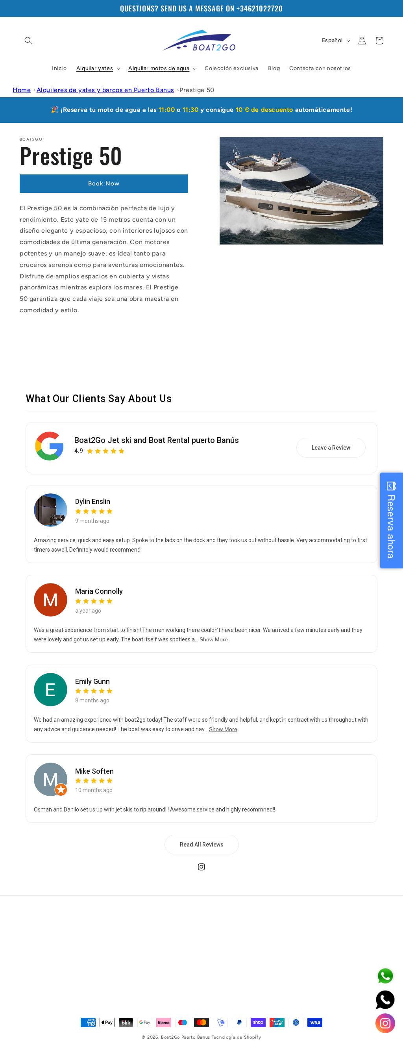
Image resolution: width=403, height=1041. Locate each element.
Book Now (104, 183)
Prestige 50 (196, 90)
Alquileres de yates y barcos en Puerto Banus (105, 90)
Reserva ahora (392, 527)
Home (22, 90)
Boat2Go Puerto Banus (185, 1037)
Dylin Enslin (92, 501)
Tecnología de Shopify (236, 1037)
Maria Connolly (99, 591)
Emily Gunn (92, 681)
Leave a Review (331, 448)
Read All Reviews (202, 844)
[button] (28, 40)
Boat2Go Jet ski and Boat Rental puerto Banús (156, 440)
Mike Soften (94, 771)
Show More (214, 639)
